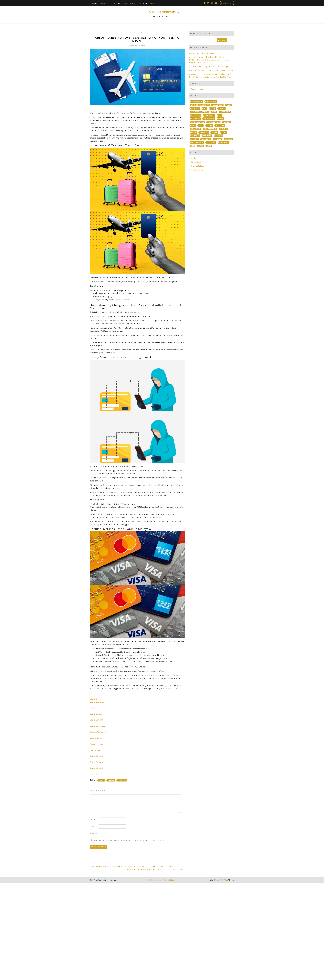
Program (207, 136)
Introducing (214, 122)
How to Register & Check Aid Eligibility (155, 869)
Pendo (215, 132)
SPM (193, 146)
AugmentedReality (200, 105)
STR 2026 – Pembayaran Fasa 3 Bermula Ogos (209, 66)
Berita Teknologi (97, 726)
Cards (101, 780)
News (92, 708)
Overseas (122, 780)
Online (223, 129)
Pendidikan (95, 750)
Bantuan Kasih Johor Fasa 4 (202, 53)
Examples (195, 119)
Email (93, 826)
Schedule (206, 139)
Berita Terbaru (96, 720)
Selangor (211, 142)
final (220, 119)
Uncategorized (137, 33)
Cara (213, 108)
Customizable (147, 3)
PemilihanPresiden (162, 12)
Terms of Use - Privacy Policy (162, 880)
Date (214, 112)
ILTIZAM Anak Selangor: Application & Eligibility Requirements (136, 866)
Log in (193, 158)
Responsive (114, 3)
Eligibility (209, 115)
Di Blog (224, 880)
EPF (219, 115)
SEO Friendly (130, 3)
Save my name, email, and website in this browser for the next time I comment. (129, 840)
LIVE (201, 125)
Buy (204, 108)
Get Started (227, 3)
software (224, 142)
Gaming (93, 699)
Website (93, 833)
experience (209, 119)
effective (195, 115)
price (224, 132)
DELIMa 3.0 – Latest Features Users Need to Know (211, 70)
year (209, 146)
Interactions (197, 122)
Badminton (218, 105)
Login (209, 125)
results (218, 136)
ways (201, 146)
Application (196, 102)
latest (227, 122)
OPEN (193, 132)
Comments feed (197, 166)
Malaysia (220, 125)
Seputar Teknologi (98, 732)
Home (94, 3)
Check (222, 108)
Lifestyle (93, 774)
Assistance (211, 102)
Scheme (218, 139)
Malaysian (195, 129)
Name (93, 819)
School (228, 139)
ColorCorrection (199, 112)
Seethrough (197, 142)
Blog (103, 3)
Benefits (195, 108)
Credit (111, 780)
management (210, 129)
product (195, 136)
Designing (225, 112)
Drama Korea (96, 738)
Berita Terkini (96, 714)
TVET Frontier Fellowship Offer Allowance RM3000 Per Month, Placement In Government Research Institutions (209, 60)
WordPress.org (196, 170)
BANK (229, 105)
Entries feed (195, 162)
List (193, 125)
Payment (204, 132)
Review (194, 139)
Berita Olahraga (97, 702)
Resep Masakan (97, 744)
